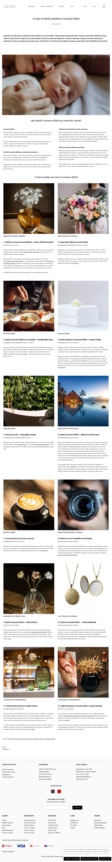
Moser (33, 729)
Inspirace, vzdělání (54, 832)
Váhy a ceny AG (29, 830)
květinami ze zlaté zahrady (38, 632)
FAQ (3, 828)
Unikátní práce (52, 828)
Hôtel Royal (74, 467)
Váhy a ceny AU (29, 832)
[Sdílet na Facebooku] (51, 48)
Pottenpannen (44, 550)
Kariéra (72, 828)
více (87, 853)
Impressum (97, 820)
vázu (9, 638)
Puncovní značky (7, 832)
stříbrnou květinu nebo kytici (31, 252)
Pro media (73, 825)
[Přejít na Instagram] (53, 791)
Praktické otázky (53, 825)
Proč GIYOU (52, 820)
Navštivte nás (74, 820)
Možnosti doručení (30, 820)
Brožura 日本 (52, 830)
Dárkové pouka (7, 822)
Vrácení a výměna (29, 828)
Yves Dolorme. (62, 367)
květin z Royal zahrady (87, 716)
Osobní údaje (98, 825)
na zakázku (66, 720)
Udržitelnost (74, 822)
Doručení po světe (29, 822)
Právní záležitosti (99, 828)
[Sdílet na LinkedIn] (61, 48)
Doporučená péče (7, 830)
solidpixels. (11, 851)
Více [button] (71, 6)
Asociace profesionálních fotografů (67, 555)
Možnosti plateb (29, 825)
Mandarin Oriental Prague (42, 444)
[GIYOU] (10, 6)
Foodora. (24, 354)
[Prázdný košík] (104, 6)
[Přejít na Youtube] (59, 791)
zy (12, 822)
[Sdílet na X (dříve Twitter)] (56, 48)
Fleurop (76, 263)
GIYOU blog (52, 822)
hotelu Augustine (22, 444)
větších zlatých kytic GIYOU (71, 716)
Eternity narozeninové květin (15, 261)
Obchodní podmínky (100, 822)
